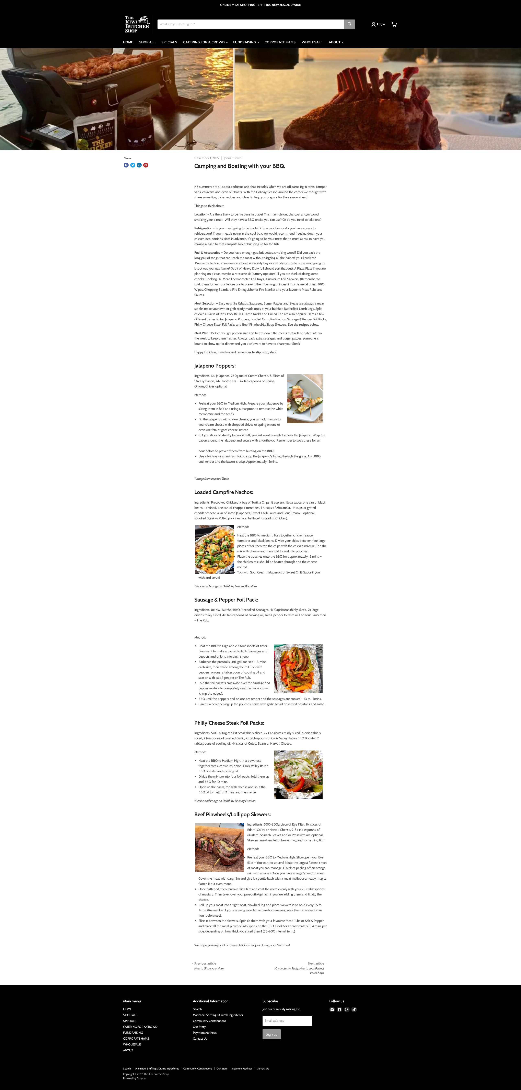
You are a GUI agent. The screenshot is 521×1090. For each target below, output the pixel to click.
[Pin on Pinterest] (145, 165)
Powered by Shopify (134, 1078)
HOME (128, 42)
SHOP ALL (147, 42)
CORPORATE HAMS (280, 42)
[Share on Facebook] (126, 165)
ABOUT (335, 42)
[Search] (349, 24)
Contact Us (200, 1038)
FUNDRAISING (245, 42)
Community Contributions (209, 1021)
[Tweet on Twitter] (132, 165)
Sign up (271, 1034)
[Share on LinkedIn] (139, 165)
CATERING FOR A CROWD (204, 42)
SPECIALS (169, 42)
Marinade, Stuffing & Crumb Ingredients (218, 1015)
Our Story (199, 1027)
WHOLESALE (312, 42)
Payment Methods (205, 1033)
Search (197, 1009)
